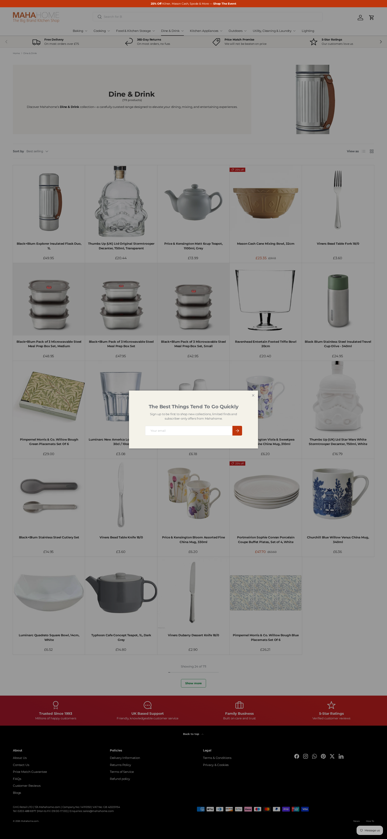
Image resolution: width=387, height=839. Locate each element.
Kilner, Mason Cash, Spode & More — (193, 3)
